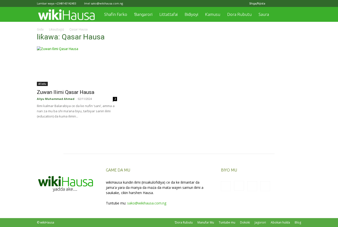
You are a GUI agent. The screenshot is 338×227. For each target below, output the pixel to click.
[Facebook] (273, 3)
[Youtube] (297, 3)
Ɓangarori (143, 14)
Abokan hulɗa (280, 222)
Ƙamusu (212, 14)
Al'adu (42, 83)
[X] (289, 3)
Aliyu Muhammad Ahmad (55, 99)
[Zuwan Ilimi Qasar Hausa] (77, 66)
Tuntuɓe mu (227, 222)
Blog (298, 222)
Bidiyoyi (191, 14)
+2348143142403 (65, 3)
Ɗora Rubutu (184, 222)
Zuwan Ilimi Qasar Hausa (65, 92)
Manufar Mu (205, 222)
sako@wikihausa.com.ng (107, 3)
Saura (264, 14)
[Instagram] (281, 3)
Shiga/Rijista (257, 3)
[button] (295, 14)
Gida (40, 29)
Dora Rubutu (239, 14)
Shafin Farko (115, 14)
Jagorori (260, 222)
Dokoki (245, 222)
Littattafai (168, 14)
